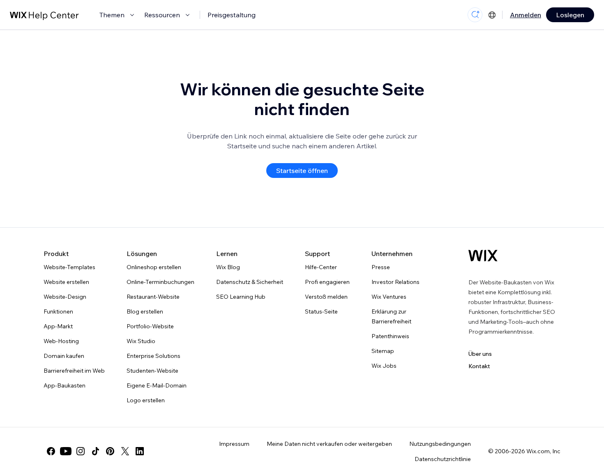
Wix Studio (141, 341)
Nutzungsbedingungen (440, 443)
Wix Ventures (388, 296)
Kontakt (479, 366)
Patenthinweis (390, 336)
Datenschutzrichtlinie (443, 459)
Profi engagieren (327, 282)
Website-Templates (69, 267)
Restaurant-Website (153, 296)
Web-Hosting (61, 341)
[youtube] (65, 451)
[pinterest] (110, 451)
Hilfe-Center (321, 267)
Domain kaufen (64, 356)
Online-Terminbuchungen (160, 282)
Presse (380, 267)
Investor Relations (395, 282)
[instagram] (80, 451)
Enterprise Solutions (153, 356)
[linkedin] (139, 451)
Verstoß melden (326, 296)
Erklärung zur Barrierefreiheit (391, 316)
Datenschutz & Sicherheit (249, 282)
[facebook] (51, 451)
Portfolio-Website (150, 326)
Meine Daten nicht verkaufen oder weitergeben (329, 443)
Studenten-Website (152, 370)
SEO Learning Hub (240, 296)
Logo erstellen (146, 400)
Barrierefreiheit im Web (74, 370)
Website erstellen (66, 282)
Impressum (234, 443)
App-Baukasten (64, 385)
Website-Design (65, 296)
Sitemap (382, 351)
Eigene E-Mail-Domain (157, 385)
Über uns (480, 353)
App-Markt (58, 326)
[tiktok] (95, 451)
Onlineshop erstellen (154, 267)
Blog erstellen (145, 311)
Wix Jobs (384, 365)
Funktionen (58, 311)
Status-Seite (321, 311)
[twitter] (125, 451)
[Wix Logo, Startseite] (483, 255)
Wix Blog (228, 267)
